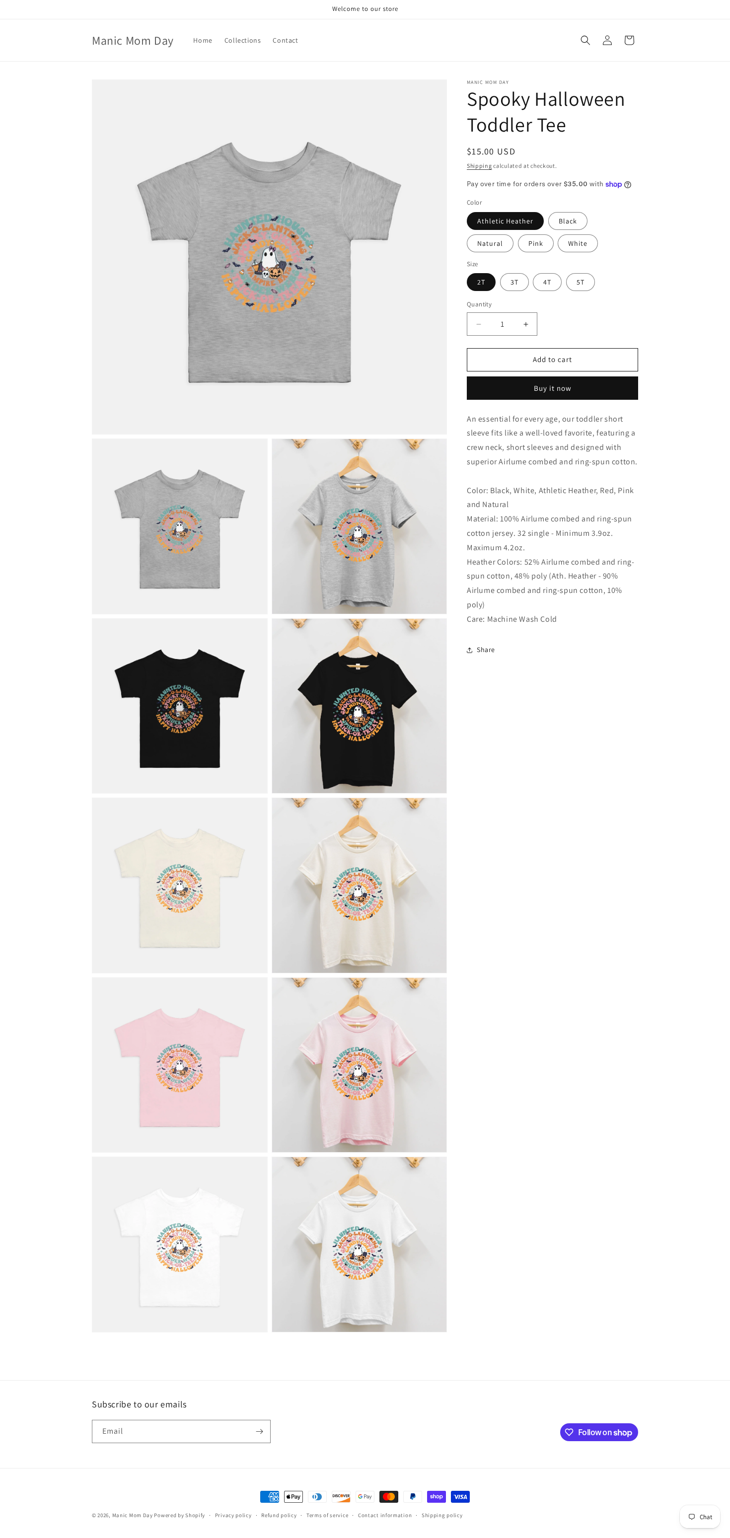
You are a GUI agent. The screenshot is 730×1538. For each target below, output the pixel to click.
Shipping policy (442, 1515)
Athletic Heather (505, 221)
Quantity (479, 304)
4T (547, 282)
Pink (535, 243)
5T (580, 282)
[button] (585, 40)
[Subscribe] (259, 1431)
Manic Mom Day (132, 1515)
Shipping (479, 165)
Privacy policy (233, 1515)
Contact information (385, 1515)
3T (514, 282)
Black (568, 221)
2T (481, 282)
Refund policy (278, 1515)
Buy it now (553, 388)
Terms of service (327, 1515)
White (577, 243)
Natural (490, 243)
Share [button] (486, 649)
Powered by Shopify (179, 1515)
